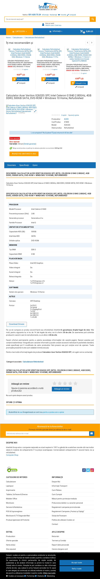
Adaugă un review (61, 389)
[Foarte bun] (70, 383)
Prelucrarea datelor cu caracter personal (67, 503)
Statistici (40, 576)
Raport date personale (60, 545)
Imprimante (10, 490)
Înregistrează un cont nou (33, 412)
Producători (10, 536)
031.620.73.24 (34, 14)
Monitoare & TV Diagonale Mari (18, 516)
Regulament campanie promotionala (66, 507)
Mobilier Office (11, 499)
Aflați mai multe (49, 573)
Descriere (11, 165)
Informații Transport (59, 486)
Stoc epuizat (11, 549)
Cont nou (58, 25)
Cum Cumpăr (57, 494)
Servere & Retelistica (14, 507)
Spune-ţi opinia (73, 115)
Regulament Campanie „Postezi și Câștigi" (68, 511)
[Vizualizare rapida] (30, 55)
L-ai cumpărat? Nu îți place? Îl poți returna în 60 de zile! (51, 133)
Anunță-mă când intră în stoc (24, 153)
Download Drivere (16, 324)
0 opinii (63, 115)
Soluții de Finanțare (59, 516)
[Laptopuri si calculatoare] (21, 464)
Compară (21, 83)
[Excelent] (75, 383)
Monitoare (10, 503)
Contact (55, 524)
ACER (66, 119)
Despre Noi (56, 482)
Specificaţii (24, 165)
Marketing (51, 576)
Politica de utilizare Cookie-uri (63, 520)
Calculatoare (11, 482)
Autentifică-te (14, 412)
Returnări (55, 536)
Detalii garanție (30, 144)
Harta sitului (10, 545)
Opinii (35, 165)
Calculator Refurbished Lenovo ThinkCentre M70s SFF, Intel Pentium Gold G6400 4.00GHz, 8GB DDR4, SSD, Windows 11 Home (20, 63)
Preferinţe (31, 576)
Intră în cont (49, 25)
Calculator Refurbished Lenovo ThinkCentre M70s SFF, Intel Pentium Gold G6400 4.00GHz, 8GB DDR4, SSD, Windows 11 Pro (49, 63)
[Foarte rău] (54, 383)
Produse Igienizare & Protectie (17, 520)
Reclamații (53, 15)
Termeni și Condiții (59, 541)
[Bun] (65, 383)
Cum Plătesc (57, 490)
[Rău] (59, 383)
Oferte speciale (12, 541)
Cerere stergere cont (60, 549)
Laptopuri (9, 486)
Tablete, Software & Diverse (17, 494)
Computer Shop (12, 455)
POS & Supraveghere (14, 511)
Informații (45, 15)
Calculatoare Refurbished (33, 362)
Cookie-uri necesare (16, 576)
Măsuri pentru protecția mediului (64, 499)
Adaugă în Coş (22, 79)
